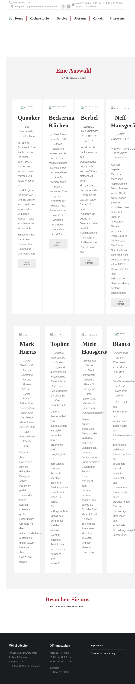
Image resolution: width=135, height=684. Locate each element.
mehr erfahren (27, 263)
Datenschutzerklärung (103, 653)
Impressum (97, 645)
